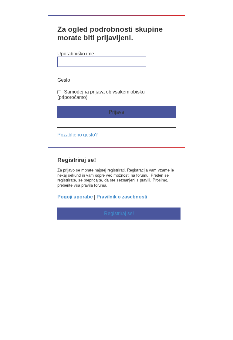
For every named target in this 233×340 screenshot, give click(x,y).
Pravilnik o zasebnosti (121, 196)
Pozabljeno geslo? (77, 134)
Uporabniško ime (75, 53)
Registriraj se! (119, 213)
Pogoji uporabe (75, 196)
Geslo (63, 80)
